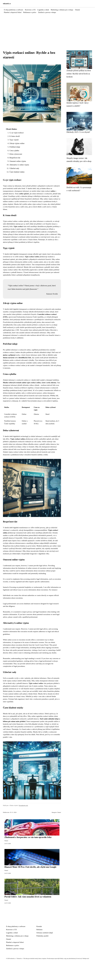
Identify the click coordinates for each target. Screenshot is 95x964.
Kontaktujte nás (23, 805)
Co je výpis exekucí (16, 133)
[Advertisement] (47, 28)
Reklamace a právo (29, 12)
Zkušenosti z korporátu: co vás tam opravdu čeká (27, 837)
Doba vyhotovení (15, 154)
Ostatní (77, 10)
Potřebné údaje (14, 147)
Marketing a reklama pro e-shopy (62, 10)
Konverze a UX (30, 10)
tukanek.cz (7, 3)
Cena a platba (14, 150)
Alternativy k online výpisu (19, 165)
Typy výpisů (14, 140)
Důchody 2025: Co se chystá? (78, 132)
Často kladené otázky (17, 172)
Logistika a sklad (43, 10)
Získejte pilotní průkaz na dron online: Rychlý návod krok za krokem (79, 73)
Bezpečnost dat (14, 158)
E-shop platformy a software (13, 10)
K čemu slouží (14, 136)
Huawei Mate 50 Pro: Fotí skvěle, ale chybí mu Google (30, 867)
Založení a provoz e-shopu (47, 12)
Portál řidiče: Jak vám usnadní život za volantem (27, 896)
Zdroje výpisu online (16, 143)
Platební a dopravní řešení (12, 12)
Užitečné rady (14, 168)
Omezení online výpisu (17, 161)
